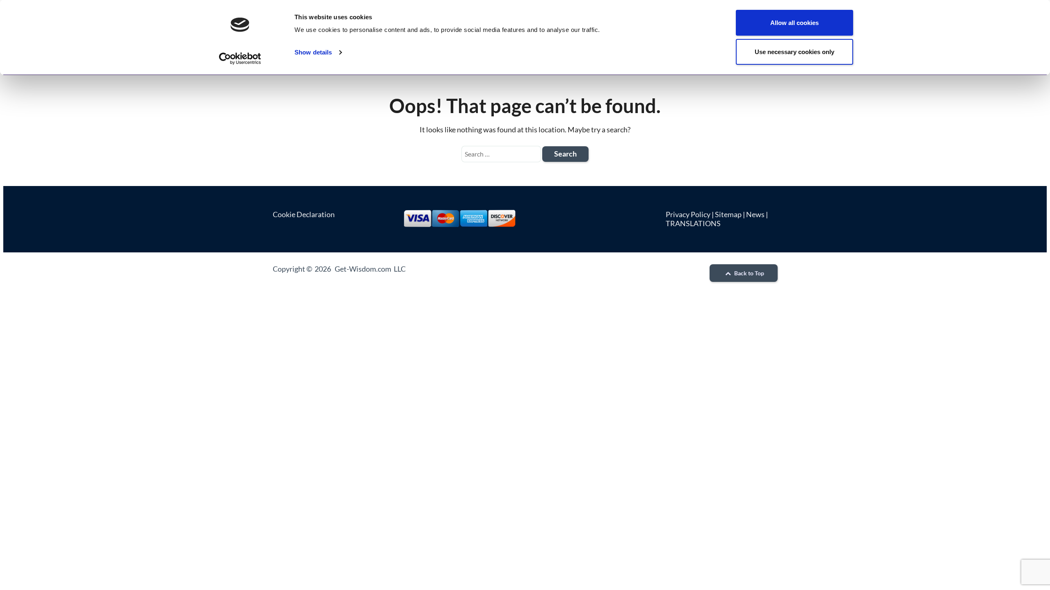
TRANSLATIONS (693, 223)
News (755, 214)
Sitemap (728, 214)
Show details (313, 52)
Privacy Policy (688, 214)
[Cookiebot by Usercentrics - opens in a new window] (240, 58)
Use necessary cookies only (794, 51)
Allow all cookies (794, 22)
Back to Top (748, 273)
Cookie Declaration (304, 214)
